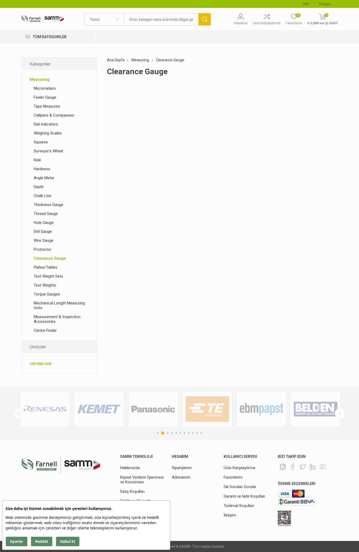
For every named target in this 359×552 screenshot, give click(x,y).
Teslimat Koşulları (239, 505)
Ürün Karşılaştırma (266, 23)
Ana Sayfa (116, 60)
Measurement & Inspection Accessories (57, 319)
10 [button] (197, 433)
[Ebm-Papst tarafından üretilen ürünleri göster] (261, 409)
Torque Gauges (47, 294)
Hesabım (241, 23)
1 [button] (157, 433)
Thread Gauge (46, 213)
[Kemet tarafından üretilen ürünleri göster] (99, 409)
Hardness (42, 169)
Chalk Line (42, 195)
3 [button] (167, 433)
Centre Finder (45, 330)
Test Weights (45, 285)
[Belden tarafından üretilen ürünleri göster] (315, 409)
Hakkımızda (130, 467)
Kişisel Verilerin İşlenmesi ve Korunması (142, 479)
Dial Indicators (46, 124)
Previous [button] (19, 413)
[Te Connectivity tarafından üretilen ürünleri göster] (207, 409)
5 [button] (176, 433)
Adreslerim (181, 477)
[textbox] (161, 19)
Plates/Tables (45, 267)
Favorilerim (233, 477)
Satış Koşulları (132, 491)
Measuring (39, 79)
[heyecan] (303, 467)
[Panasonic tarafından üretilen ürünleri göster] (153, 409)
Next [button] (340, 413)
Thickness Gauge (48, 204)
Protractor (43, 249)
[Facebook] (293, 467)
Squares (41, 142)
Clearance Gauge (50, 258)
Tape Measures (47, 106)
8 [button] (188, 433)
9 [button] (193, 433)
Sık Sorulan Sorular (240, 486)
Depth (39, 186)
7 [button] (184, 433)
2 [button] (162, 433)
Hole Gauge (44, 222)
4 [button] (172, 433)
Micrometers (45, 88)
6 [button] (180, 433)
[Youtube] (323, 467)
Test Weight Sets (48, 276)
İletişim (230, 515)
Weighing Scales (48, 133)
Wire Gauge (43, 240)
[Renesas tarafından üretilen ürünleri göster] (45, 409)
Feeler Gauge (45, 97)
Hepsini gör (40, 364)
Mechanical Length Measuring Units (59, 305)
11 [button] (201, 433)
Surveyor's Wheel (48, 151)
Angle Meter (44, 177)
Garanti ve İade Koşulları (244, 496)
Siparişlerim (182, 467)
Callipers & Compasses (54, 115)
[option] (45, 409)
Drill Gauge (43, 231)
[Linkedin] (313, 467)
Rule (37, 160)
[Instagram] (283, 467)
